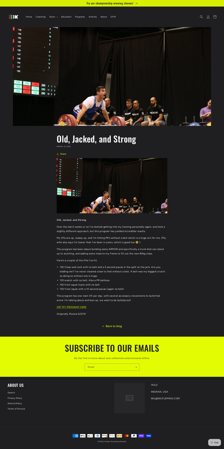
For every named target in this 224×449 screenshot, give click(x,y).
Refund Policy (15, 403)
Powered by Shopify (118, 441)
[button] (53, 17)
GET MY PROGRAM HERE (71, 307)
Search (11, 392)
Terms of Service (16, 408)
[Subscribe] (136, 367)
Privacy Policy (15, 398)
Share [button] (63, 154)
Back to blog (114, 326)
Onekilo (107, 441)
